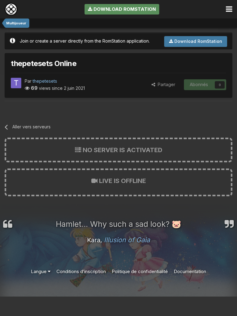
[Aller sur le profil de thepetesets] (16, 83)
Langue (39, 271)
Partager (165, 84)
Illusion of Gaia (127, 240)
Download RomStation (124, 9)
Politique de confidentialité (140, 271)
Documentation (190, 271)
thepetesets (45, 81)
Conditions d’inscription (81, 271)
